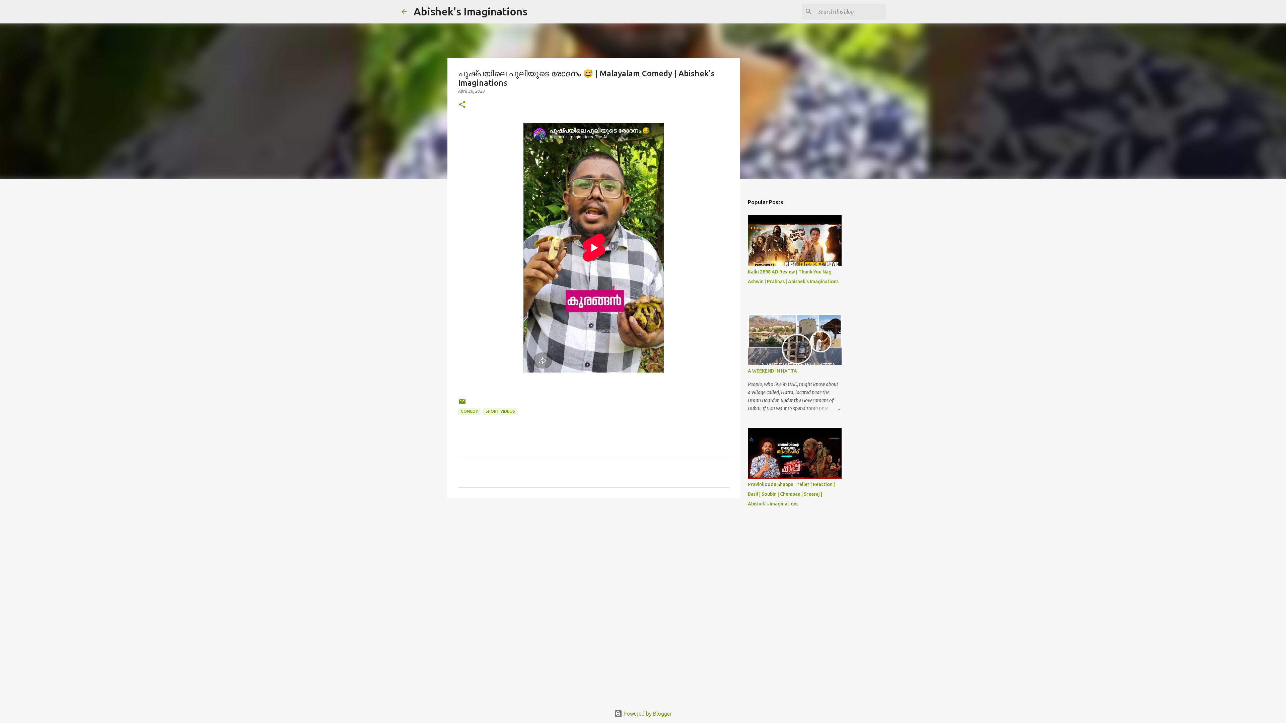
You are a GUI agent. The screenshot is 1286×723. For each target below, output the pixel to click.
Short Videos (500, 411)
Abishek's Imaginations (470, 11)
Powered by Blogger (647, 714)
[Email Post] (462, 404)
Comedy (469, 411)
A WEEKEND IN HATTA (772, 371)
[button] (462, 104)
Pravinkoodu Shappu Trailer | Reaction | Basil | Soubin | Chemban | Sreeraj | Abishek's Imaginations (791, 494)
